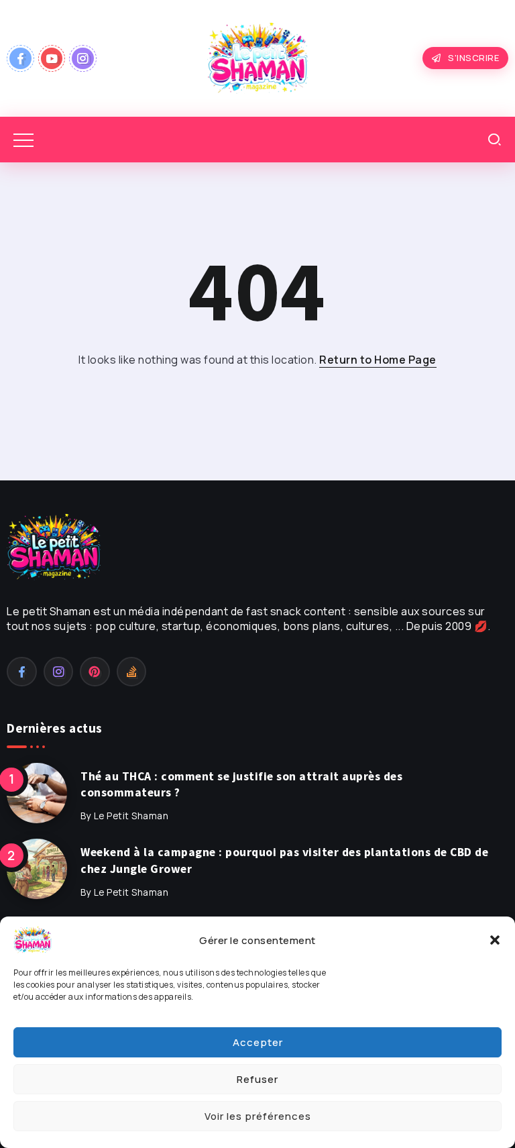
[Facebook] (20, 58)
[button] (495, 940)
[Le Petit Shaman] (257, 57)
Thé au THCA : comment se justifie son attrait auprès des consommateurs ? (241, 784)
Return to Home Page (378, 359)
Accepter (258, 1042)
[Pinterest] (95, 671)
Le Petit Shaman (131, 816)
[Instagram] (83, 58)
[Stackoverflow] (132, 671)
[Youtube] (52, 58)
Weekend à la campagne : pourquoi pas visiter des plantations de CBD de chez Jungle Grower (284, 860)
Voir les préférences (258, 1116)
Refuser (257, 1079)
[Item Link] (37, 793)
